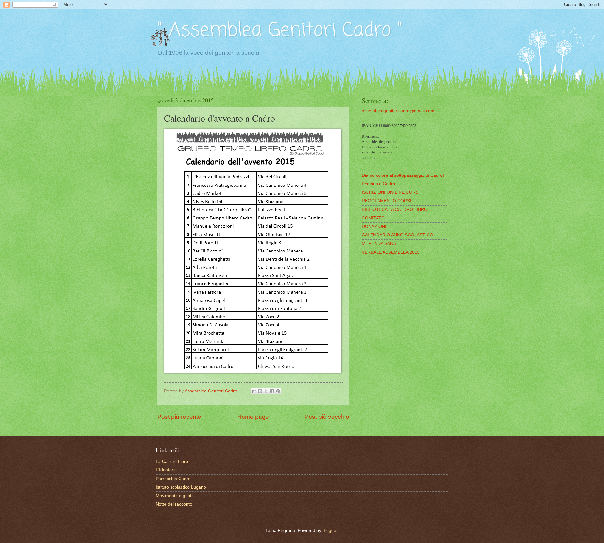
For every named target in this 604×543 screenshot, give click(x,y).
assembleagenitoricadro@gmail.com (398, 110)
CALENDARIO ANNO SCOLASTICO (397, 235)
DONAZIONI (374, 226)
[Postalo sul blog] (260, 391)
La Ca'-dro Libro (172, 461)
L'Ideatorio (166, 470)
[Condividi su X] (266, 391)
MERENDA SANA (379, 243)
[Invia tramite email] (254, 391)
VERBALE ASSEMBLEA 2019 (391, 252)
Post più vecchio (327, 416)
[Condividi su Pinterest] (278, 391)
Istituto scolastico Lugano (181, 487)
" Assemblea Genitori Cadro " (279, 30)
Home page (253, 416)
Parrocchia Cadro (173, 478)
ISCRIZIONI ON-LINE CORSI (391, 192)
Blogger (330, 530)
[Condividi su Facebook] (272, 391)
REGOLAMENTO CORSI (386, 200)
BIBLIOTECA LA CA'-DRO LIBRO (395, 209)
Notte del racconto (174, 504)
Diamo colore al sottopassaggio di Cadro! (403, 175)
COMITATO (373, 218)
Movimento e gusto (175, 495)
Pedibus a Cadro (378, 183)
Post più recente (179, 416)
